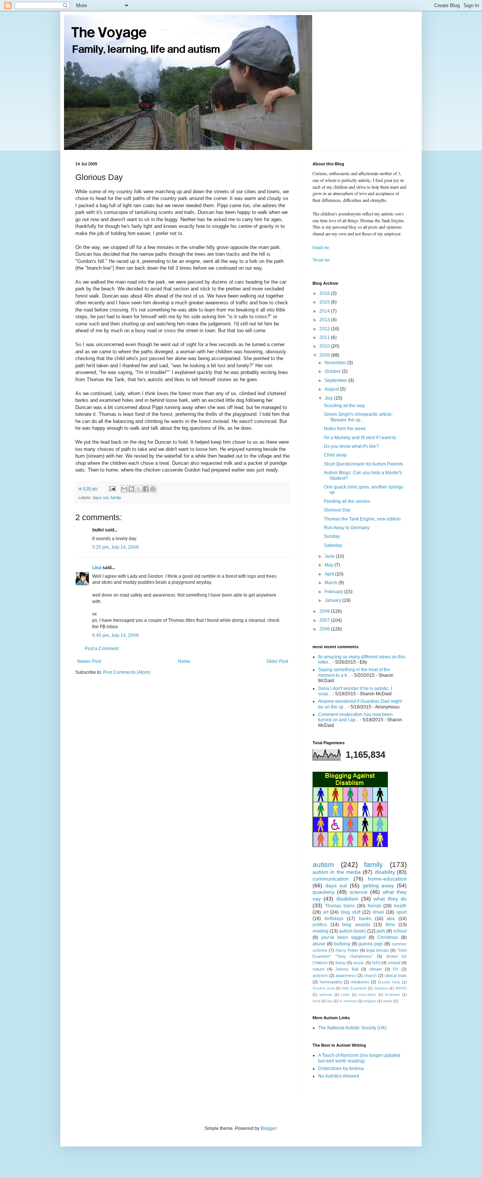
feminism (392, 994)
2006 (325, 629)
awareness (346, 975)
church (370, 975)
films (390, 924)
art (325, 912)
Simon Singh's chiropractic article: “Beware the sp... (358, 417)
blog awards (356, 924)
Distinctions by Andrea (341, 1068)
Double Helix (389, 982)
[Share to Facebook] (145, 489)
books (365, 918)
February (334, 591)
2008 (325, 611)
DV (395, 969)
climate (375, 969)
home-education (387, 879)
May (329, 565)
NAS (376, 962)
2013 (325, 319)
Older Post (277, 661)
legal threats (377, 950)
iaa (330, 1001)
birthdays (334, 918)
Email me (321, 247)
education (367, 994)
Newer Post (89, 661)
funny (341, 962)
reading (320, 931)
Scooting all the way (344, 405)
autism (323, 865)
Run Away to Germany (346, 527)
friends (374, 905)
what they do (390, 899)
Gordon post (324, 988)
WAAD (401, 988)
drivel (378, 912)
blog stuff (350, 912)
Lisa (96, 567)
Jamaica (381, 988)
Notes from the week (345, 428)
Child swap (335, 455)
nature (318, 969)
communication (331, 879)
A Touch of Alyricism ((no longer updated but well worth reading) (359, 1058)
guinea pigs (370, 943)
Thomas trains (340, 905)
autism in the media (337, 872)
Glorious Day (337, 510)
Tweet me (321, 259)
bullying (342, 943)
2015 (325, 302)
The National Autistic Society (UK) (352, 1027)
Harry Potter (347, 950)
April (330, 574)
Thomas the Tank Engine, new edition (362, 519)
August (332, 389)
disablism (347, 899)
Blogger (268, 1128)
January (333, 600)
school (400, 931)
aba (391, 918)
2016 (325, 293)
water (387, 1001)
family (116, 497)
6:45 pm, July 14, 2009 (115, 635)
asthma (325, 994)
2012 (325, 328)
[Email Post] (112, 488)
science (358, 892)
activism (320, 975)
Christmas (387, 937)
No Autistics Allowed (338, 1076)
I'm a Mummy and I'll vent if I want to (360, 437)
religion (370, 1001)
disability (385, 872)
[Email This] (124, 489)
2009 (325, 355)
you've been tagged (343, 937)
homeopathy (331, 982)
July (329, 398)
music (358, 962)
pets (381, 931)
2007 (325, 620)
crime (345, 994)
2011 (325, 337)
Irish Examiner (354, 988)
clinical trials (395, 975)
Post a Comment (102, 648)
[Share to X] (138, 489)
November (336, 362)
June (330, 556)
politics (320, 924)
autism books (352, 931)
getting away (378, 885)
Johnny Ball (346, 969)
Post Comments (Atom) (126, 672)
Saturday (333, 545)
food (316, 1001)
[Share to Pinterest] (153, 489)
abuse (319, 943)
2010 (325, 346)
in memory (348, 1001)
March (332, 582)
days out (100, 497)
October (333, 371)
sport (402, 912)
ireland (394, 962)
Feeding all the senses (347, 501)
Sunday (332, 536)
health (400, 905)
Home (184, 661)
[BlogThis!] (131, 489)
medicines (360, 982)
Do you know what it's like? (351, 446)
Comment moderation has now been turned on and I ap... (355, 717)
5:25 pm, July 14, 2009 (115, 547)
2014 (325, 311)
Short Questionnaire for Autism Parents (363, 464)
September (336, 380)
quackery (323, 892)
